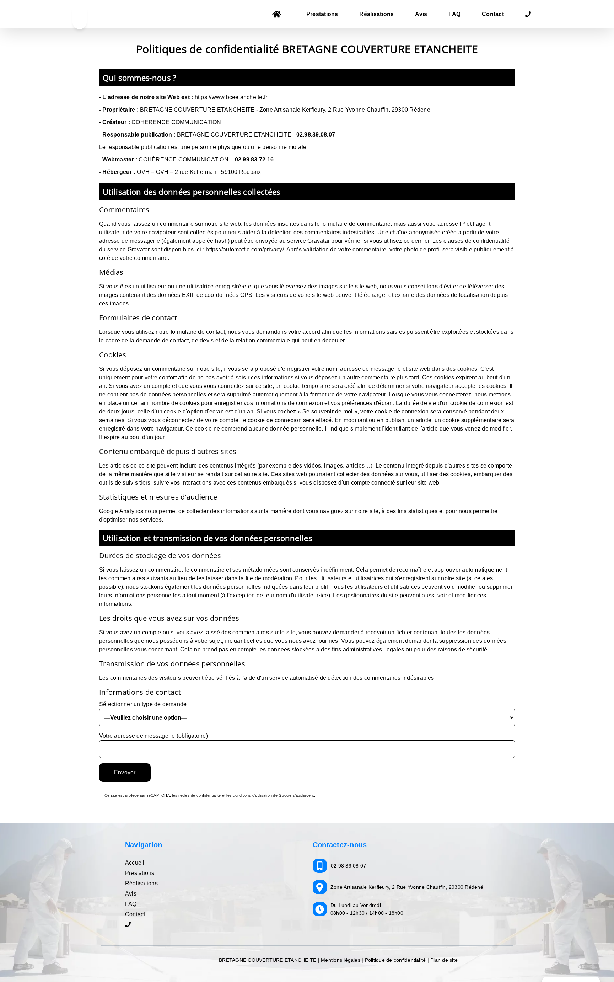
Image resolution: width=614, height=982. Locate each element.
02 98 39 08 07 (348, 866)
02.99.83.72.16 (254, 159)
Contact (135, 914)
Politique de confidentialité (395, 960)
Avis (130, 894)
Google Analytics (121, 511)
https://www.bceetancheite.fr (231, 97)
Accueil (135, 863)
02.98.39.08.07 (315, 135)
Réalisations (141, 883)
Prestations (140, 873)
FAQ (131, 904)
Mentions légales (340, 960)
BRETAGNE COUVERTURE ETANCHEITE (268, 960)
